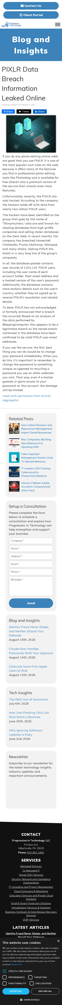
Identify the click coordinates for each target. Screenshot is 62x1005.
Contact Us (32, 6)
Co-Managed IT (31, 870)
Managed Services (31, 866)
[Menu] (57, 24)
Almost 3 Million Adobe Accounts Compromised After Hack (35, 486)
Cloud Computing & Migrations (31, 891)
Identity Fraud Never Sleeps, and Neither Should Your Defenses (29, 631)
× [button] (58, 941)
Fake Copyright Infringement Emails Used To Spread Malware (37, 457)
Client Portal (32, 15)
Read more (17, 964)
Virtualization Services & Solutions (31, 907)
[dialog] (31, 971)
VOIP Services (31, 919)
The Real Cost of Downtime (28, 699)
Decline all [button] (45, 991)
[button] (31, 999)
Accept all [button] (16, 991)
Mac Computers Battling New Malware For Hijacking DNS (36, 443)
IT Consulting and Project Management (31, 887)
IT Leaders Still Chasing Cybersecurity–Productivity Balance (35, 472)
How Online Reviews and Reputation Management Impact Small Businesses (36, 428)
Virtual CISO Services (31, 874)
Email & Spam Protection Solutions (31, 903)
